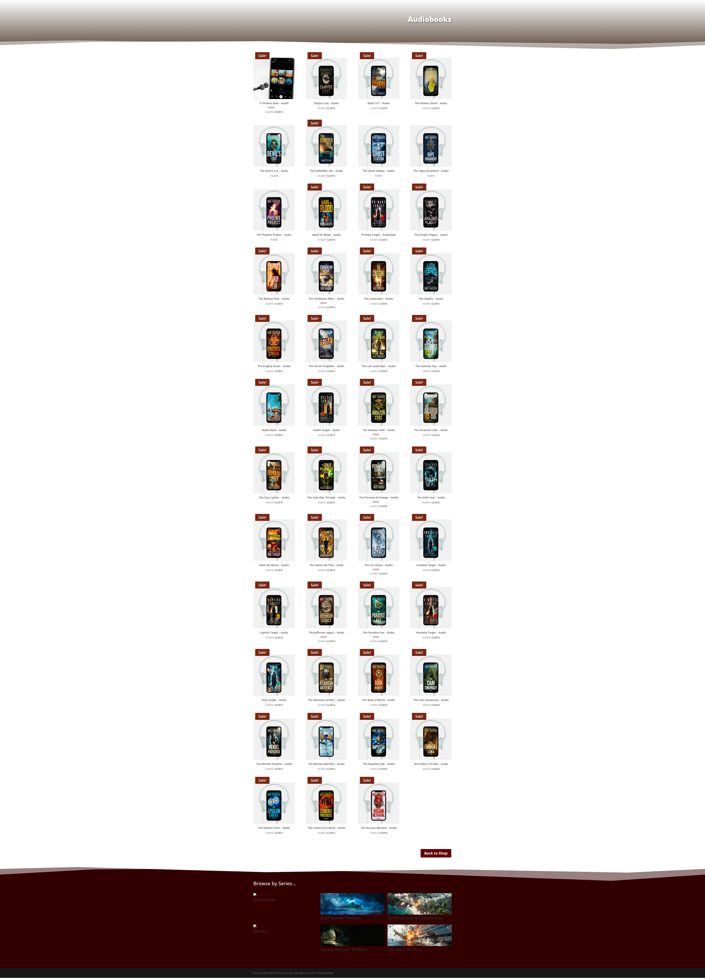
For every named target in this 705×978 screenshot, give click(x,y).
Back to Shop (436, 853)
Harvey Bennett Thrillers (343, 949)
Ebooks (260, 931)
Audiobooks (264, 899)
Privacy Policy (326, 973)
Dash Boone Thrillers (340, 917)
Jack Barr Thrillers (405, 949)
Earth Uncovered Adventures (415, 917)
